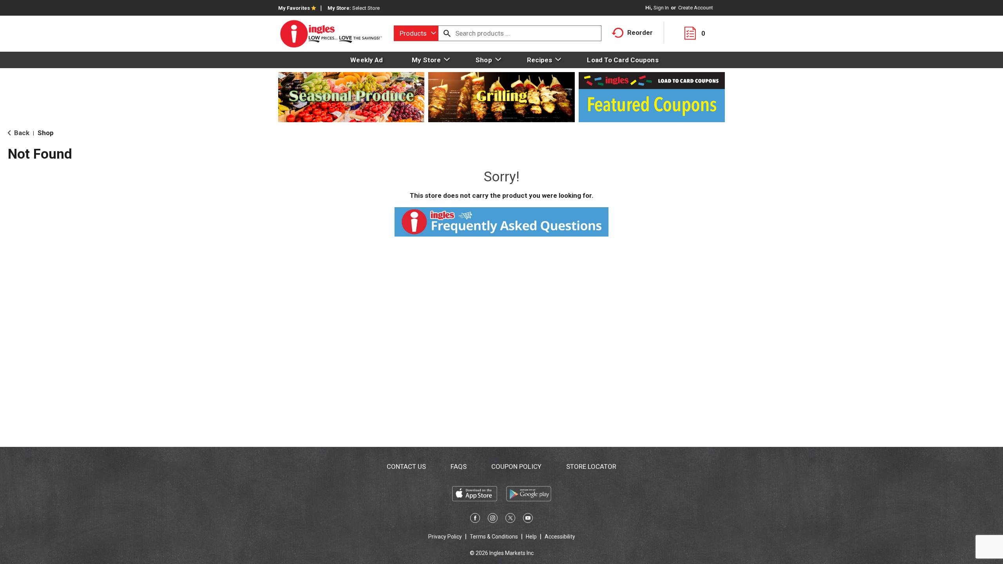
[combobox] (416, 33)
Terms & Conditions (494, 536)
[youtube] (528, 519)
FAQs (459, 466)
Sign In (661, 8)
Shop (46, 133)
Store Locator (591, 466)
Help (531, 536)
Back (21, 133)
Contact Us (406, 466)
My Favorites (294, 8)
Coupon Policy (516, 466)
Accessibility (560, 536)
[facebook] (475, 519)
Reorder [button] (640, 32)
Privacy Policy (445, 536)
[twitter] (510, 519)
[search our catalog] (447, 33)
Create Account (695, 8)
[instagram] (493, 519)
